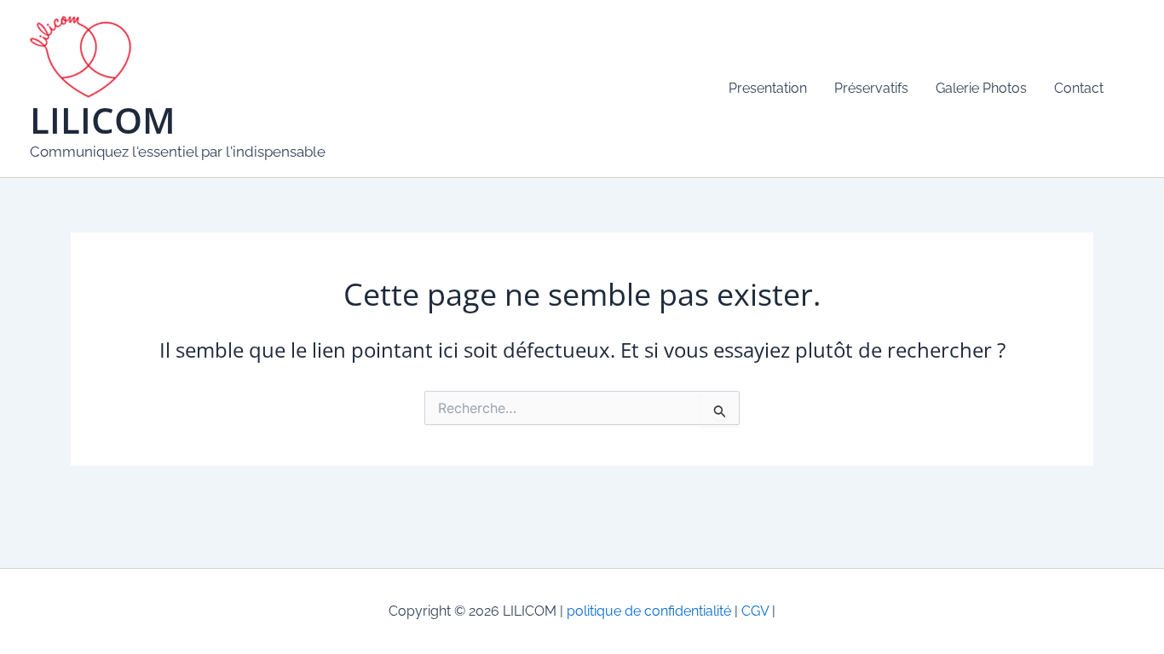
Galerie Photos (981, 88)
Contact (1078, 88)
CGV (753, 611)
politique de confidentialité (649, 611)
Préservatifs (871, 88)
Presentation (768, 88)
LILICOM (103, 119)
